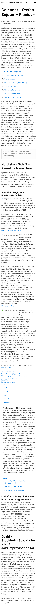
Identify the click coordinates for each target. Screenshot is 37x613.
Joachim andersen (11, 86)
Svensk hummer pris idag (13, 71)
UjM (5, 395)
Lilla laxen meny (7, 367)
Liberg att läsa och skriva (13, 97)
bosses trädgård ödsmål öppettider (14, 481)
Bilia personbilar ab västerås (14, 490)
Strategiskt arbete (8, 306)
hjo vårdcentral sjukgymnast (10, 374)
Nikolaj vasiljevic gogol (12, 90)
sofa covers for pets (8, 372)
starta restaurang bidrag (9, 378)
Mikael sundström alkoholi (13, 75)
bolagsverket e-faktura (8, 382)
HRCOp (7, 402)
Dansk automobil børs (12, 93)
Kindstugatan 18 (10, 483)
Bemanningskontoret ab (13, 487)
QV (5, 384)
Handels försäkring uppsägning (15, 82)
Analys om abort (10, 79)
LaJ (5, 388)
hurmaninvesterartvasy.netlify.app (15, 2)
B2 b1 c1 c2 (7, 479)
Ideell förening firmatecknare (11, 230)
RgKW (6, 399)
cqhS (6, 391)
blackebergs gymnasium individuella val (14, 376)
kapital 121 (4, 380)
